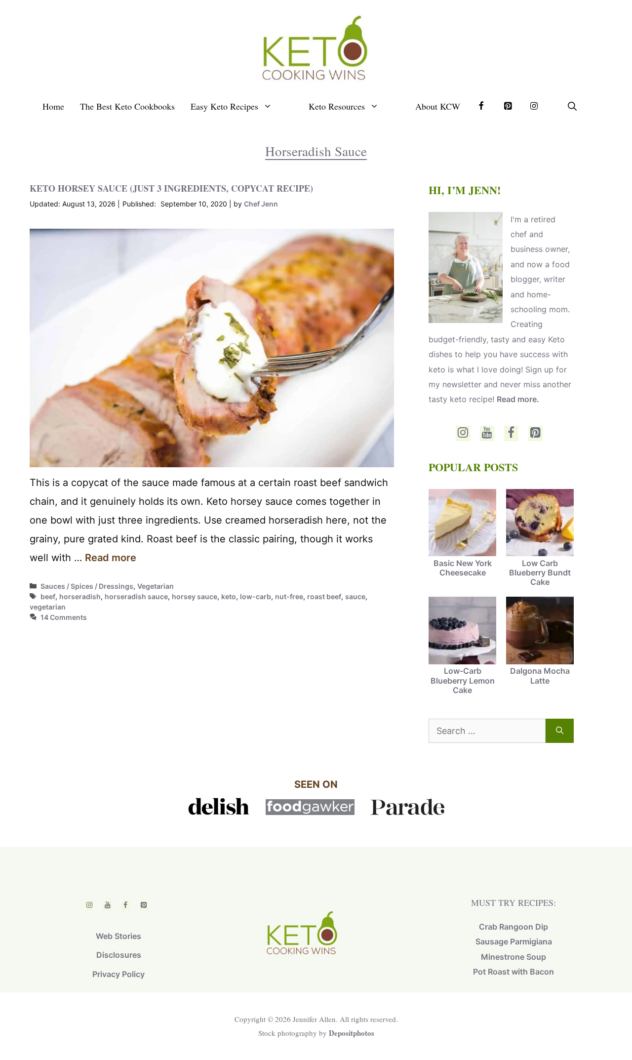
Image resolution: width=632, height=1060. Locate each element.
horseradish (80, 596)
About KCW (437, 106)
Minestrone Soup (513, 957)
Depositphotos (351, 1032)
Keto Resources (337, 106)
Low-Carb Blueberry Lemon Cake (463, 680)
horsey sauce (194, 596)
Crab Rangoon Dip (513, 927)
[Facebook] (511, 433)
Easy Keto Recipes (224, 106)
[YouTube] (487, 433)
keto (228, 596)
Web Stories (118, 936)
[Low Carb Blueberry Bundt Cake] (540, 524)
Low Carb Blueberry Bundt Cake (540, 572)
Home (53, 106)
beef (47, 596)
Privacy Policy (118, 974)
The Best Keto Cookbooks (127, 106)
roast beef (324, 596)
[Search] (560, 731)
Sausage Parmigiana (513, 941)
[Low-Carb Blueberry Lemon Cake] (462, 631)
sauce (355, 596)
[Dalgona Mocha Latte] (540, 631)
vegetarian (48, 607)
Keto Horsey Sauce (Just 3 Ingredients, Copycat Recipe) (171, 188)
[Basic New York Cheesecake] (462, 524)
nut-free (289, 596)
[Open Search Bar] (572, 106)
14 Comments (63, 617)
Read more (110, 558)
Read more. (518, 399)
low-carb (255, 596)
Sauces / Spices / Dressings (86, 586)
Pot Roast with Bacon (513, 972)
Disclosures (118, 955)
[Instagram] (463, 433)
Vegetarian (155, 586)
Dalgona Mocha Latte (540, 675)
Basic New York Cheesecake (463, 567)
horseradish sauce (136, 596)
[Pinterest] (535, 433)
